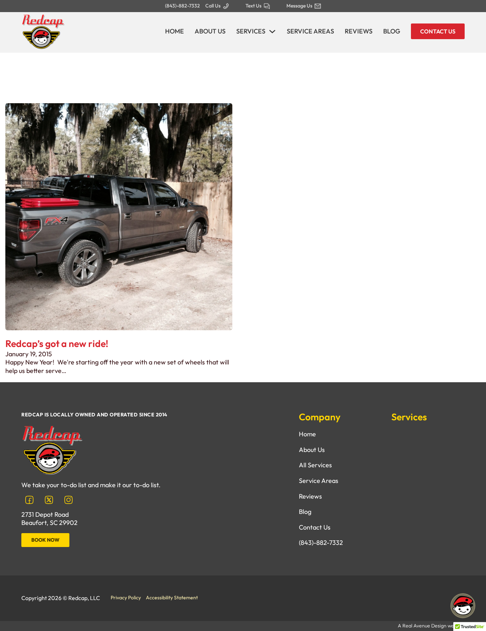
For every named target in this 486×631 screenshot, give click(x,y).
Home (174, 31)
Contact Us (437, 31)
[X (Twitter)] (49, 500)
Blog (391, 31)
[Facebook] (29, 500)
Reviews (359, 31)
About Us (210, 31)
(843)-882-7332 (321, 542)
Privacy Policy (126, 597)
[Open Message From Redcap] (462, 606)
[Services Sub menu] (272, 31)
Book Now (45, 540)
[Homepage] (43, 30)
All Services (315, 465)
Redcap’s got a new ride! (56, 343)
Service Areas (310, 31)
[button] (462, 606)
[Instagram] (68, 500)
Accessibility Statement (172, 597)
